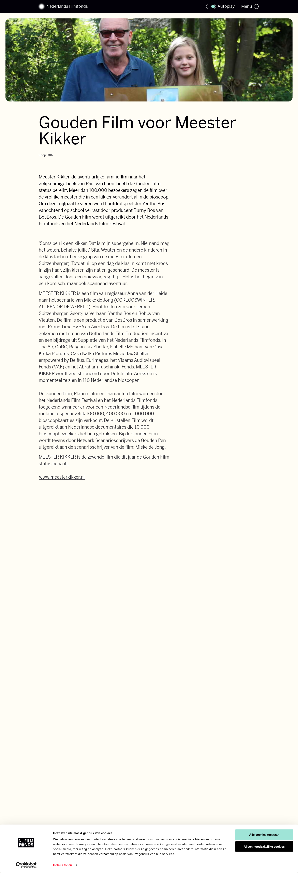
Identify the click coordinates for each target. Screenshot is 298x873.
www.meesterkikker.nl (62, 477)
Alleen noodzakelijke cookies (264, 846)
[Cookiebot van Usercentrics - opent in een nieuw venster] (26, 865)
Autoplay (226, 6)
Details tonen (62, 865)
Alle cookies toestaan (264, 834)
